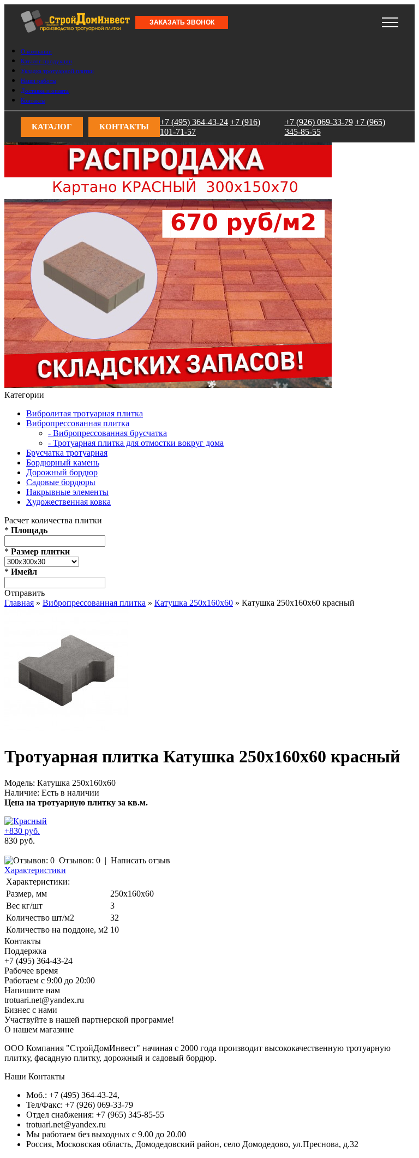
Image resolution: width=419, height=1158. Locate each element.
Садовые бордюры (60, 482)
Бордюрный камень (62, 462)
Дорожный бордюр (62, 472)
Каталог (52, 126)
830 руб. (19, 840)
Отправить (24, 593)
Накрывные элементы (67, 492)
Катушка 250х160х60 (193, 602)
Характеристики (35, 870)
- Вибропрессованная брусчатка (107, 433)
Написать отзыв (140, 860)
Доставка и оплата (45, 90)
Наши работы (38, 80)
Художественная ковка (68, 501)
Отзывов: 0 (79, 860)
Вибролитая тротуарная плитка (84, 413)
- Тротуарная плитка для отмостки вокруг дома (136, 442)
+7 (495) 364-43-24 (38, 18)
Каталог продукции (46, 61)
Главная (19, 602)
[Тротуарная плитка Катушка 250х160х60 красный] (66, 729)
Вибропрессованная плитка (77, 423)
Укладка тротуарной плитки (57, 71)
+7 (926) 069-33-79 (174, 18)
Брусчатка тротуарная (66, 452)
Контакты (33, 100)
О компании (36, 51)
